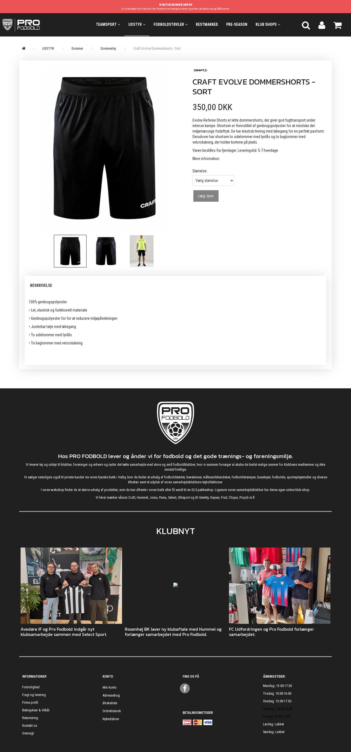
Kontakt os (29, 725)
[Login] (321, 24)
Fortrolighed (30, 687)
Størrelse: (200, 171)
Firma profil (30, 702)
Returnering (30, 718)
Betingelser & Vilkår (36, 710)
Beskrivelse (41, 285)
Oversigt (28, 733)
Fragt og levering (34, 695)
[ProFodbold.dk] (43, 24)
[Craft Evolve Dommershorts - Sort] (104, 148)
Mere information (206, 158)
